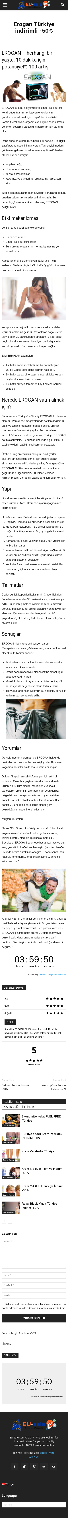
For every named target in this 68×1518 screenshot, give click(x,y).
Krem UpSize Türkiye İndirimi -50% (54, 1087)
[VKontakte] (44, 1466)
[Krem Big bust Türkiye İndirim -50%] (11, 1173)
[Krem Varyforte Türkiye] (11, 1155)
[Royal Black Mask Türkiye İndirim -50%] (11, 1208)
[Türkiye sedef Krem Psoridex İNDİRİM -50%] (11, 1138)
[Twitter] (24, 1466)
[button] (63, 5)
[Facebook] (14, 1466)
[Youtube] (53, 1466)
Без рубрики (8, 1125)
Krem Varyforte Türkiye (38, 1151)
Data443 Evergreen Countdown (52, 975)
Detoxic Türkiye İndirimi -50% (15, 1087)
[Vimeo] (34, 1466)
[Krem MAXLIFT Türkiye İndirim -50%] (11, 1190)
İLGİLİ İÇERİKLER (13, 1101)
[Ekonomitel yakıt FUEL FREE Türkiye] (11, 1120)
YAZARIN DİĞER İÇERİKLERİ (19, 1107)
